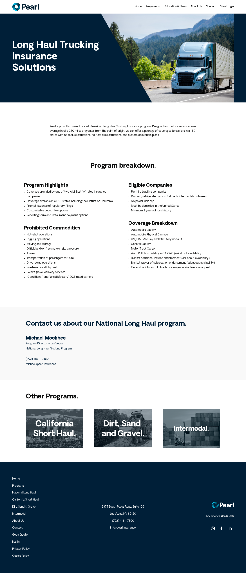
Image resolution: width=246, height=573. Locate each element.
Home (16, 479)
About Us (18, 521)
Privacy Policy (21, 549)
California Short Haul (25, 500)
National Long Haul (24, 493)
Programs (18, 486)
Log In (16, 542)
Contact (17, 528)
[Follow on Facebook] (221, 528)
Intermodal (19, 514)
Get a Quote (20, 535)
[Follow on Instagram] (212, 528)
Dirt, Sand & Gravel (24, 507)
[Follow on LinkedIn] (230, 528)
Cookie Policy (20, 556)
